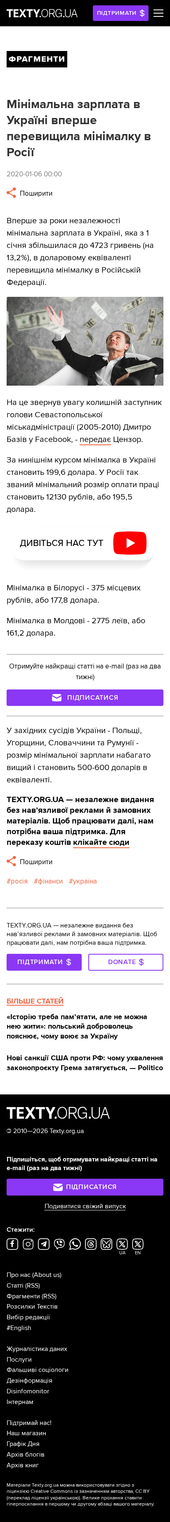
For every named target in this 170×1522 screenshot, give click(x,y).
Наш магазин (26, 1433)
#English (19, 1328)
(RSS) (32, 1285)
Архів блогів (26, 1454)
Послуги (19, 1359)
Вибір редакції (28, 1317)
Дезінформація (29, 1380)
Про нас (19, 1275)
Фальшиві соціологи (37, 1370)
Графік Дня (23, 1444)
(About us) (46, 1275)
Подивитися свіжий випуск (85, 1206)
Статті (15, 1285)
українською (64, 1498)
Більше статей (35, 1001)
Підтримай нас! (29, 1423)
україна (85, 881)
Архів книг (23, 1465)
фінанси (50, 881)
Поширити (35, 193)
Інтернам (20, 1402)
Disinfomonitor (28, 1391)
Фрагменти (23, 1296)
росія (19, 881)
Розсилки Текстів (32, 1306)
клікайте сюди (101, 842)
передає (95, 439)
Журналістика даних (37, 1349)
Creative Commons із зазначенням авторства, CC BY (90, 1491)
